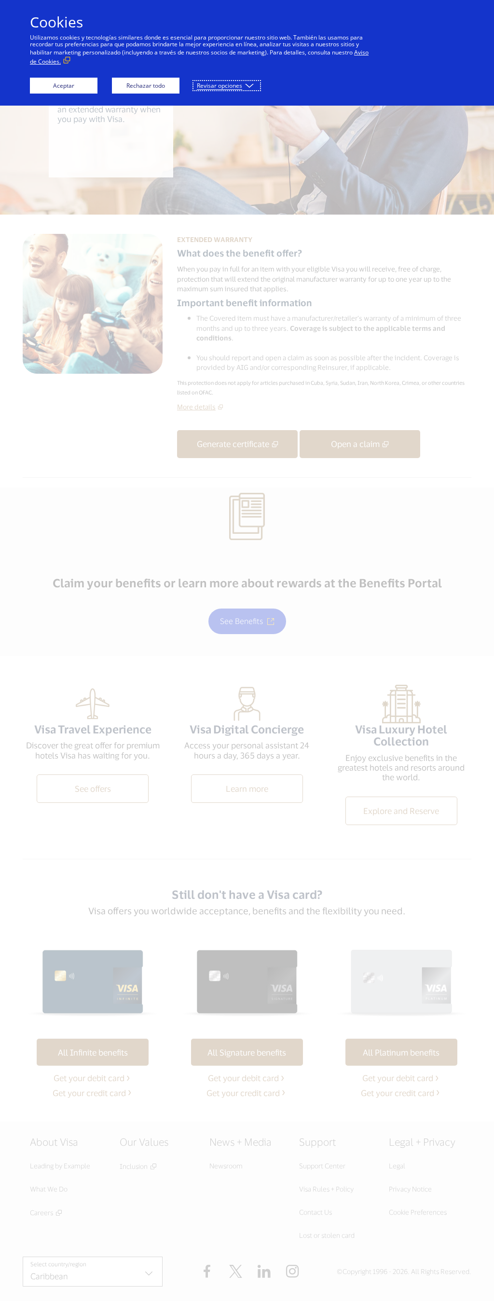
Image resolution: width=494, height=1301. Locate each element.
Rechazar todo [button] (145, 85)
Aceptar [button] (63, 85)
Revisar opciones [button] (219, 85)
